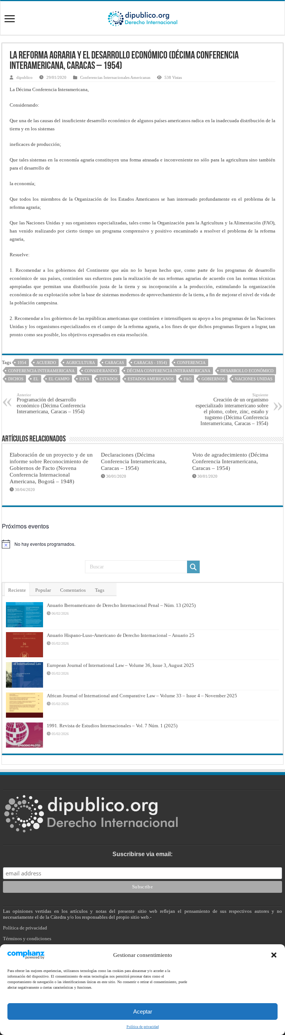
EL (36, 379)
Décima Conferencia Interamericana (168, 370)
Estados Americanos (151, 379)
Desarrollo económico (246, 370)
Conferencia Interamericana (41, 370)
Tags (99, 590)
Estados (108, 379)
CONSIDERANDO (101, 370)
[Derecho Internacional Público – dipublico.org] (142, 17)
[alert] (142, 544)
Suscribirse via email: (142, 854)
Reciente (17, 590)
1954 (21, 362)
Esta (84, 379)
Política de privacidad (143, 1027)
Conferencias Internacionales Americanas (115, 77)
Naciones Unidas (253, 379)
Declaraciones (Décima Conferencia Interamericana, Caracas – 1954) (134, 461)
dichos (15, 379)
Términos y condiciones (27, 938)
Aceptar (142, 1011)
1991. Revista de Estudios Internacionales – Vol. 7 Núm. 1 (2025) (112, 725)
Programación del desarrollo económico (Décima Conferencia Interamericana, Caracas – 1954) (51, 403)
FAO (187, 379)
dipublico (24, 77)
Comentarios (73, 590)
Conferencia (191, 362)
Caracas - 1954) (150, 362)
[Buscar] (193, 567)
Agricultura (80, 362)
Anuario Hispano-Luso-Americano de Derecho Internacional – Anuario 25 (120, 635)
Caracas (114, 362)
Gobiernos (213, 379)
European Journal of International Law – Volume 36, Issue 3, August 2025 (120, 665)
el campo (59, 379)
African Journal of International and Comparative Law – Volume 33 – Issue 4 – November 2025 (142, 695)
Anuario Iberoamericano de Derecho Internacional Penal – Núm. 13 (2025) (121, 605)
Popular (43, 590)
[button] (274, 955)
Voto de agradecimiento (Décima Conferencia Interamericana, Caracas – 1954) (230, 461)
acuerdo (46, 362)
